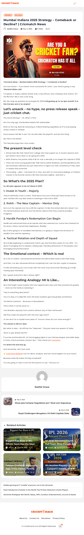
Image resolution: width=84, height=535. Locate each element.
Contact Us (34, 518)
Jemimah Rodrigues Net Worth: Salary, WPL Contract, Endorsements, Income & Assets (40, 495)
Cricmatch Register (14, 353)
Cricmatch (55, 340)
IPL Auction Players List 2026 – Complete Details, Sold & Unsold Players (61, 468)
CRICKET (8, 15)
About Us (23, 518)
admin (11, 447)
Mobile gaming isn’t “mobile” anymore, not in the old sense (28, 485)
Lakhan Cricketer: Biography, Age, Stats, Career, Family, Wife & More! (22, 468)
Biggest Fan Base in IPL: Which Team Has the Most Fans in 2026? (20, 444)
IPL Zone (18, 15)
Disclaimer (46, 518)
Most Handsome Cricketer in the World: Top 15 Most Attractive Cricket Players (36, 490)
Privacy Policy (59, 518)
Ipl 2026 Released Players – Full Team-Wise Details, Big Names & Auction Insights (60, 444)
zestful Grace (12, 29)
